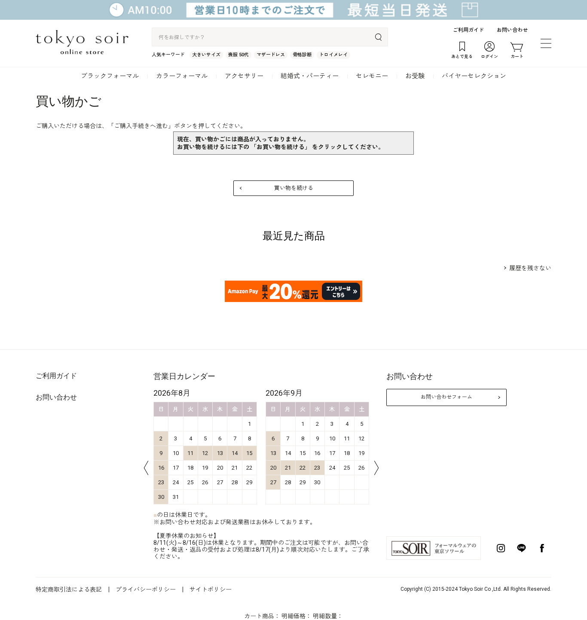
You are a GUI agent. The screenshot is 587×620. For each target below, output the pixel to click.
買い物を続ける (293, 188)
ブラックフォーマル (110, 76)
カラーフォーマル (182, 76)
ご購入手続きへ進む (141, 125)
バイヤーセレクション (474, 76)
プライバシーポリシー (146, 589)
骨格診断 (302, 55)
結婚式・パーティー (310, 76)
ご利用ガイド (468, 30)
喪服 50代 (238, 55)
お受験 (415, 76)
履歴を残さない (530, 268)
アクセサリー (244, 76)
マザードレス (271, 55)
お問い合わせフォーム (446, 397)
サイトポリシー (211, 589)
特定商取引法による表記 (69, 589)
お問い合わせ (512, 30)
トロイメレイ (333, 55)
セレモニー (372, 76)
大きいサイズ (206, 55)
